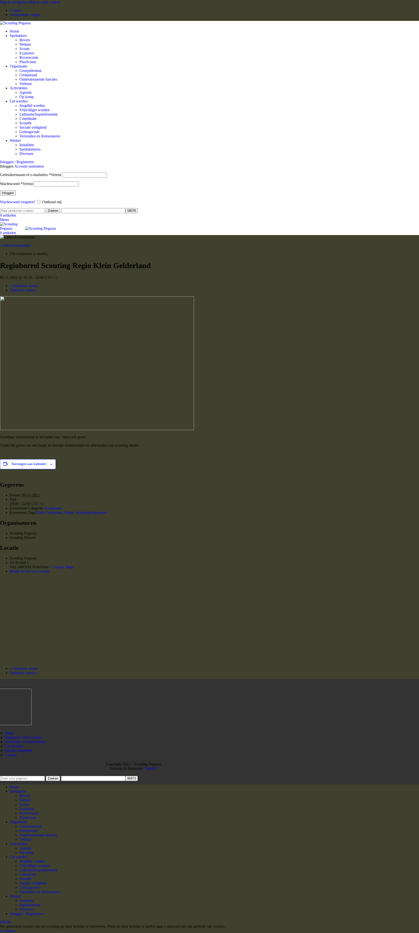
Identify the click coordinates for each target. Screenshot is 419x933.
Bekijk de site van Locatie (29, 571)
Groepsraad (28, 75)
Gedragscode (29, 132)
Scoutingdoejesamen (91, 512)
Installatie (26, 145)
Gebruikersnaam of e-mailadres (30, 175)
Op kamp (26, 97)
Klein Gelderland (49, 512)
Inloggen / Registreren (27, 914)
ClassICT (150, 768)
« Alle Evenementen (15, 245)
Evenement (53, 508)
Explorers (26, 53)
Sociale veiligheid (33, 127)
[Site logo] (15, 23)
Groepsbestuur (30, 70)
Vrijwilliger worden (34, 110)
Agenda (25, 92)
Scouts (24, 49)
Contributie (28, 119)
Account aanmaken (29, 166)
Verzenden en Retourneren (39, 136)
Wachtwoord (16, 184)
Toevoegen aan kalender (28, 464)
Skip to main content (44, 2)
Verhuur (25, 84)
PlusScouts (27, 62)
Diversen (26, 154)
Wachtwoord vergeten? (17, 202)
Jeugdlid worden (32, 105)
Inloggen (8, 193)
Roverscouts (28, 57)
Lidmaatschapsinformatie (38, 114)
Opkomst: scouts (24, 286)
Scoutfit (25, 123)
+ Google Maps (61, 567)
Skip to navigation (14, 2)
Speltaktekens (29, 149)
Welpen (25, 44)
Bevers (24, 40)
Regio (69, 512)
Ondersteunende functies (38, 79)
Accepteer (8, 931)
